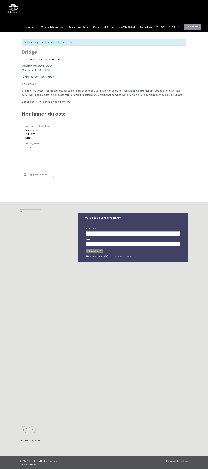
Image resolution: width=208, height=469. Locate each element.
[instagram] (32, 429)
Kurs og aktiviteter (79, 26)
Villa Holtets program (52, 26)
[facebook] (23, 429)
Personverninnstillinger (177, 461)
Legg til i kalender (38, 174)
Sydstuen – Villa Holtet (37, 126)
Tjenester (28, 26)
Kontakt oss (146, 26)
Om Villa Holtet (127, 26)
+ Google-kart (32, 143)
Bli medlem (192, 26)
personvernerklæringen (125, 256)
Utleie (96, 26)
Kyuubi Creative (33, 464)
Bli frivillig (109, 26)
